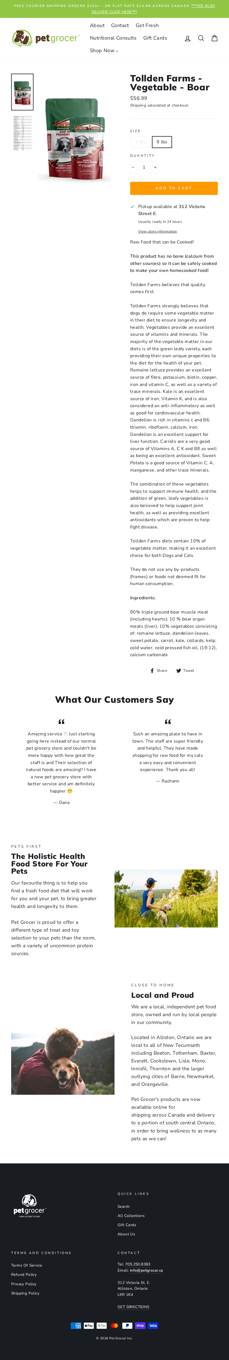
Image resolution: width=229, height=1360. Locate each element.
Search (124, 1206)
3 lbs (140, 142)
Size (135, 131)
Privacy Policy (24, 1284)
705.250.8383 (138, 1264)
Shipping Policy (25, 1293)
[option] (114, 9)
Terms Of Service (26, 1265)
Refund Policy (24, 1274)
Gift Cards (127, 1225)
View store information (157, 231)
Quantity (142, 155)
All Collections (131, 1215)
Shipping (138, 105)
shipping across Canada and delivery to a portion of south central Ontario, (173, 1119)
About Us (126, 1234)
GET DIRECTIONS (133, 1307)
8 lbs (162, 142)
